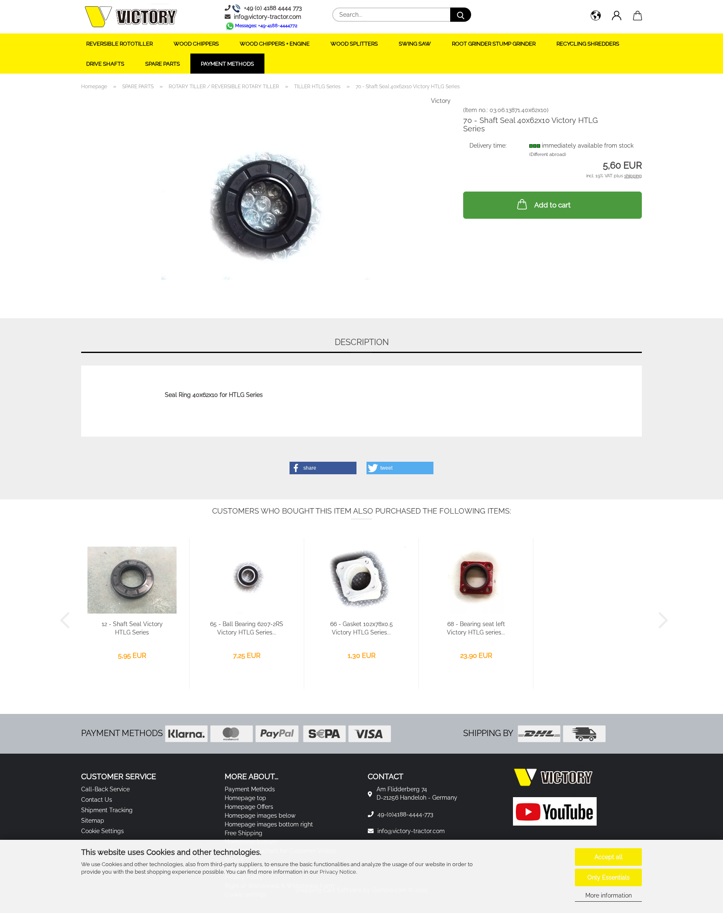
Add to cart (552, 205)
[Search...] (460, 15)
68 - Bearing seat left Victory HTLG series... (476, 628)
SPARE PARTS (162, 64)
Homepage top (245, 798)
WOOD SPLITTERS (354, 44)
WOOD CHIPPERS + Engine (275, 44)
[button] (595, 16)
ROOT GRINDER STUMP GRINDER (494, 44)
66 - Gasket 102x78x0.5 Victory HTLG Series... (361, 628)
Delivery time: (488, 145)
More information (608, 895)
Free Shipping (243, 833)
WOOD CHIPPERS (196, 44)
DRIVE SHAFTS (105, 64)
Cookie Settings (102, 831)
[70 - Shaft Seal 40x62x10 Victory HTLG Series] (266, 200)
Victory (441, 100)
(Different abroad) (547, 154)
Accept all (609, 857)
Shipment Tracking (107, 810)
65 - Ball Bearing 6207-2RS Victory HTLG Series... (246, 628)
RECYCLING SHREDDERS (587, 44)
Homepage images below (260, 815)
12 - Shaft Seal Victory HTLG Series (132, 628)
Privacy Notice (338, 872)
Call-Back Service (105, 789)
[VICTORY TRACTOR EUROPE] (130, 16)
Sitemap (92, 820)
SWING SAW (415, 44)
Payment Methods (227, 64)
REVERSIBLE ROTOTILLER (119, 44)
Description (362, 342)
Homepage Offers (249, 806)
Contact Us (96, 799)
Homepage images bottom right (269, 824)
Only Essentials (608, 877)
